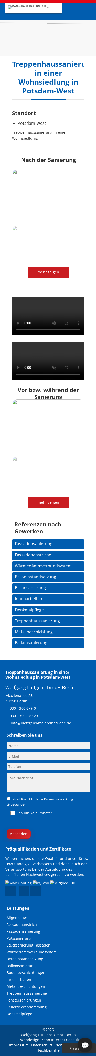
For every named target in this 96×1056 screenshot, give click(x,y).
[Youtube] (24, 891)
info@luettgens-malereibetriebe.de (41, 723)
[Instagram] (35, 891)
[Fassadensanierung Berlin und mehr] (33, 5)
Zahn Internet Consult (60, 1039)
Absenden (18, 833)
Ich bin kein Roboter (35, 813)
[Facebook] (10, 891)
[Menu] (85, 10)
